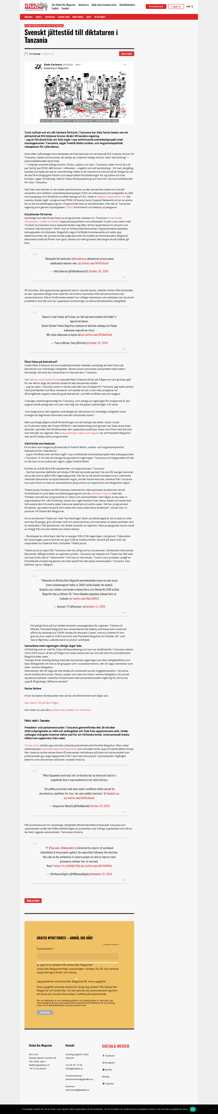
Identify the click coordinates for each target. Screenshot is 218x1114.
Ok (193, 1109)
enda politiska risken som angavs (79, 433)
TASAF (69, 207)
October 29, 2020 (98, 343)
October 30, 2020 (98, 271)
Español (65, 8)
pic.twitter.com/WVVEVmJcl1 (93, 263)
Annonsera (83, 5)
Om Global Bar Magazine (63, 5)
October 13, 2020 (95, 606)
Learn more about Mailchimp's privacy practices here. (62, 1005)
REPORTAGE (50, 16)
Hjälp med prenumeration (104, 5)
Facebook (109, 1055)
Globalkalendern (127, 5)
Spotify (108, 1069)
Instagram (110, 1062)
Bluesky (105, 1076)
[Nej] (214, 1109)
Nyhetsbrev (78, 16)
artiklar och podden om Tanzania (71, 710)
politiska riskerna (101, 493)
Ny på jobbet (100, 16)
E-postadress (46, 948)
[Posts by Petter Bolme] (26, 54)
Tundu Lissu (31, 745)
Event (88, 16)
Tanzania (59, 25)
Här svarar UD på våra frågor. (41, 702)
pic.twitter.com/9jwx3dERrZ (84, 598)
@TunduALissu (111, 793)
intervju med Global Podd (44, 379)
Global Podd (64, 16)
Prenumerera (156, 6)
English (55, 8)
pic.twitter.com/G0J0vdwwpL (79, 798)
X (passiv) (109, 1083)
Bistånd (28, 25)
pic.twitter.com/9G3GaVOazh (96, 334)
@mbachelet (67, 848)
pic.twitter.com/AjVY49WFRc (96, 866)
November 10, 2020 (101, 874)
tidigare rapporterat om (111, 196)
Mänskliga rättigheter (44, 25)
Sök (188, 6)
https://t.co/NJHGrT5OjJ (67, 866)
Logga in (176, 6)
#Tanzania (54, 848)
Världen (28, 16)
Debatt (39, 16)
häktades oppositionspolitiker (59, 749)
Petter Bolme (35, 53)
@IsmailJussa (79, 258)
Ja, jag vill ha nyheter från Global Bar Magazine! (64, 964)
